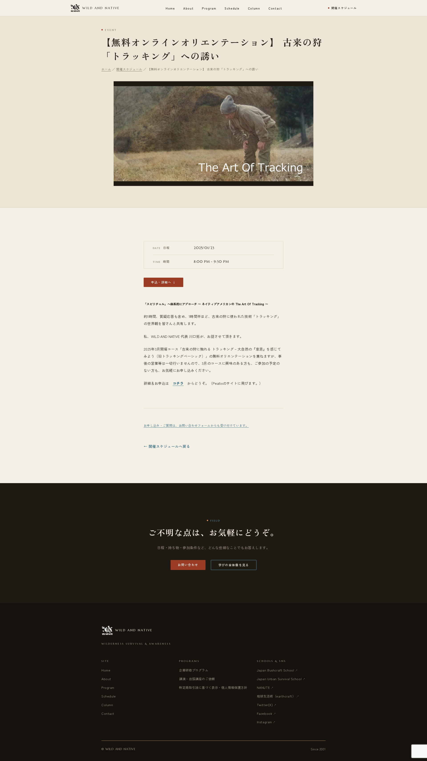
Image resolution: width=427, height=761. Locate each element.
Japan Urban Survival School (279, 678)
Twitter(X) (265, 704)
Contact (275, 8)
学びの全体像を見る (233, 565)
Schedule (232, 8)
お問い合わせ (188, 564)
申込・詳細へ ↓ (163, 282)
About (188, 8)
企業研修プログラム (193, 670)
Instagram (264, 721)
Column (254, 8)
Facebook (264, 713)
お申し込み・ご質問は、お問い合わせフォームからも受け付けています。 (196, 425)
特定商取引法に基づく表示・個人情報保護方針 (213, 687)
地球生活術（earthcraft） (276, 696)
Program (209, 8)
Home (170, 8)
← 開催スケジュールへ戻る (167, 446)
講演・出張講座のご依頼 (197, 678)
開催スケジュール (344, 8)
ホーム (106, 69)
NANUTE (263, 687)
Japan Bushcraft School (275, 670)
